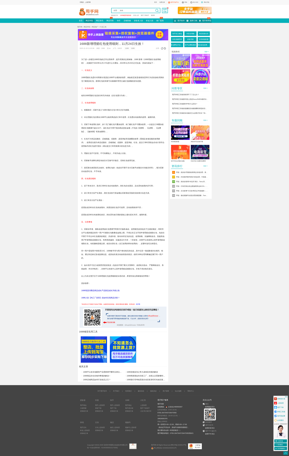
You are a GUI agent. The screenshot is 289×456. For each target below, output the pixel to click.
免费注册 (162, 2)
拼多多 (83, 400)
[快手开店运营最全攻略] (180, 152)
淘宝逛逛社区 (204, 34)
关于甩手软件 (102, 391)
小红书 (143, 400)
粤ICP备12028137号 (178, 445)
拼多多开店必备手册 (197, 141)
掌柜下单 (98, 408)
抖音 (97, 400)
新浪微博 (208, 422)
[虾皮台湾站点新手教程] (181, 76)
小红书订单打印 (145, 411)
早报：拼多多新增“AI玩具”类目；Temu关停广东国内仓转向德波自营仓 (192, 181)
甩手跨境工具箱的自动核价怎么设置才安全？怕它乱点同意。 (190, 113)
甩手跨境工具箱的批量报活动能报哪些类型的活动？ (190, 108)
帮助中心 (191, 391)
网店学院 (89, 21)
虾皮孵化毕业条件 (177, 45)
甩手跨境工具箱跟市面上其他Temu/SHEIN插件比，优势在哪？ (190, 99)
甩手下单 (113, 408)
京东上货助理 (100, 427)
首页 (81, 21)
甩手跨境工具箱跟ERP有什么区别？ (184, 104)
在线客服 (279, 441)
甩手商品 (83, 405)
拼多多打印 (114, 15)
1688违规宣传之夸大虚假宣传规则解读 (142, 372)
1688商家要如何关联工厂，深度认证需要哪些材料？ (148, 376)
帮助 (185, 2)
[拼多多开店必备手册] (200, 133)
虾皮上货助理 (85, 430)
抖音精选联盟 (204, 39)
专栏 (118, 21)
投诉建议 (279, 445)
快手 (112, 400)
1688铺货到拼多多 (125, 15)
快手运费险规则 (190, 45)
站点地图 (178, 391)
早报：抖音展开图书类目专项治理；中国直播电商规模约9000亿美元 (192, 177)
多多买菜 (190, 39)
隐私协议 (153, 391)
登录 (155, 2)
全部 (115, 10)
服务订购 (193, 21)
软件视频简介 (281, 448)
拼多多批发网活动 (204, 45)
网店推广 (95, 27)
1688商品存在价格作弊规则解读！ (97, 376)
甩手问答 (160, 404)
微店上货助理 (115, 427)
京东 (97, 422)
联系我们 (128, 391)
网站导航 (206, 2)
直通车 (153, 15)
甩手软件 (181, 21)
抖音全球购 (190, 34)
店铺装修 (127, 21)
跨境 (82, 422)
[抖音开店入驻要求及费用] (200, 152)
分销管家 (83, 408)
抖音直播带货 (177, 39)
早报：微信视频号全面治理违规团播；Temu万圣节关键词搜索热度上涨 (192, 195)
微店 (112, 422)
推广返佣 (160, 21)
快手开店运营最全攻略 (178, 161)
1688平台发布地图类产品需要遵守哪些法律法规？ (103, 372)
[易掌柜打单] (195, 10)
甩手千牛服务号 (210, 431)
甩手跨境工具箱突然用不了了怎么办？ (185, 94)
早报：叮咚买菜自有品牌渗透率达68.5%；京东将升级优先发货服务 (192, 186)
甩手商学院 (206, 21)
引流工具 (103, 27)
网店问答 (110, 21)
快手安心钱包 (177, 34)
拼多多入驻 (138, 21)
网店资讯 (99, 21)
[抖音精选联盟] (180, 133)
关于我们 (116, 391)
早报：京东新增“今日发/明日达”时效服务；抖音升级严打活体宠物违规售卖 (192, 191)
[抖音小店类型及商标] (200, 76)
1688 (127, 48)
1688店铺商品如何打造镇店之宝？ (97, 380)
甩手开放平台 (175, 2)
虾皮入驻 (149, 21)
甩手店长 (83, 427)
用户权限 (166, 391)
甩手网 (79, 27)
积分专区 (195, 2)
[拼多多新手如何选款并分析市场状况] (200, 61)
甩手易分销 (129, 408)
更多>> (207, 51)
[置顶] (285, 453)
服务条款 (141, 391)
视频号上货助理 (130, 427)
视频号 (128, 422)
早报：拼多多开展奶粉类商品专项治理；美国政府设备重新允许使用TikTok (192, 172)
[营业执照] (132, 446)
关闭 (286, 397)
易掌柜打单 (84, 411)
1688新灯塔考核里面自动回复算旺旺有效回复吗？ (147, 380)
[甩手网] (89, 12)
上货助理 (143, 405)
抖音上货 (136, 15)
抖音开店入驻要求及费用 (198, 161)
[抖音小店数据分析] (181, 61)
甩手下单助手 (145, 15)
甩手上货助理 (100, 405)
